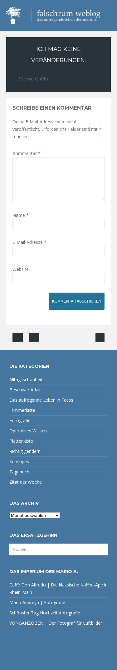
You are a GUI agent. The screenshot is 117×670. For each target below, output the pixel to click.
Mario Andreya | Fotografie (37, 602)
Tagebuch (19, 472)
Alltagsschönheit (25, 379)
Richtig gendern (25, 451)
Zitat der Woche (25, 482)
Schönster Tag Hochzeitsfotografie (44, 613)
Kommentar (26, 153)
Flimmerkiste (22, 410)
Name (20, 215)
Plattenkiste (21, 441)
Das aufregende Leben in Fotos (41, 400)
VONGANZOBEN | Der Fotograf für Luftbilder (55, 623)
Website (20, 269)
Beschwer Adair (25, 390)
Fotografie (20, 420)
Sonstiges (19, 461)
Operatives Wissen (28, 431)
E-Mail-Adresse (29, 242)
